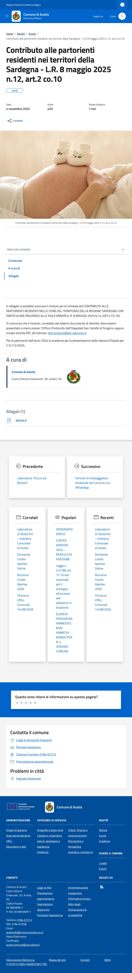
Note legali (74, 904)
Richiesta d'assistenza (50, 915)
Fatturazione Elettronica (20, 960)
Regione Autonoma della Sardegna (23, 5)
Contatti (85, 960)
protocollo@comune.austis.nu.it (24, 932)
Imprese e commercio (80, 852)
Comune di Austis (23, 372)
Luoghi (103, 863)
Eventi (103, 869)
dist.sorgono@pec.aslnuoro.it (67, 333)
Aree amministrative (18, 836)
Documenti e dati (16, 847)
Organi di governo (16, 830)
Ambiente (42, 852)
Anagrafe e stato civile (50, 830)
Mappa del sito (57, 960)
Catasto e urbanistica (49, 836)
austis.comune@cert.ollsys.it (23, 945)
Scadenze (104, 841)
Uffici (9, 841)
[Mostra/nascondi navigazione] (7, 16)
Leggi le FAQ (44, 888)
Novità (21, 34)
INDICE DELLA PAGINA (18, 249)
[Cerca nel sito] (122, 16)
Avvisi (32, 34)
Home (9, 34)
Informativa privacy (79, 899)
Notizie (103, 830)
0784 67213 (24, 920)
